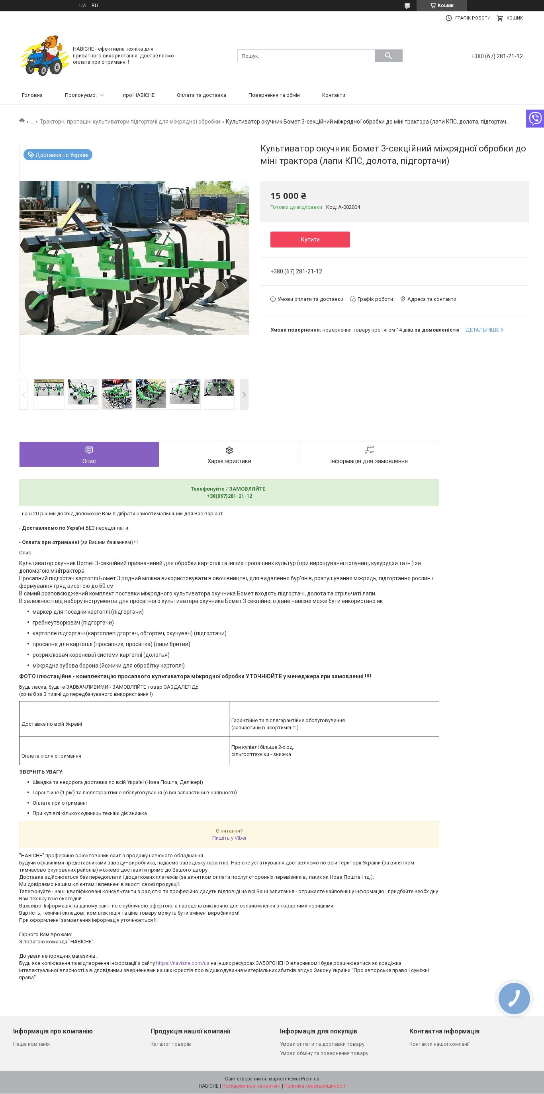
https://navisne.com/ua (182, 963)
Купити (310, 239)
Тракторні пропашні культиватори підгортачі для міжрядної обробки (130, 121)
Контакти (333, 95)
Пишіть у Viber (229, 838)
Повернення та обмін (274, 95)
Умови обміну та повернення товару (324, 1053)
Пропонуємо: (81, 95)
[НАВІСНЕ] (45, 55)
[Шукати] (389, 55)
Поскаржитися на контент (251, 1086)
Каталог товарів (171, 1044)
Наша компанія (31, 1044)
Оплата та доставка (201, 95)
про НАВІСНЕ (139, 95)
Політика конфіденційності (314, 1086)
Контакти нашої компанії (439, 1044)
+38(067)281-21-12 (229, 496)
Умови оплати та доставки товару (322, 1044)
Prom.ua (310, 1079)
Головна (32, 95)
